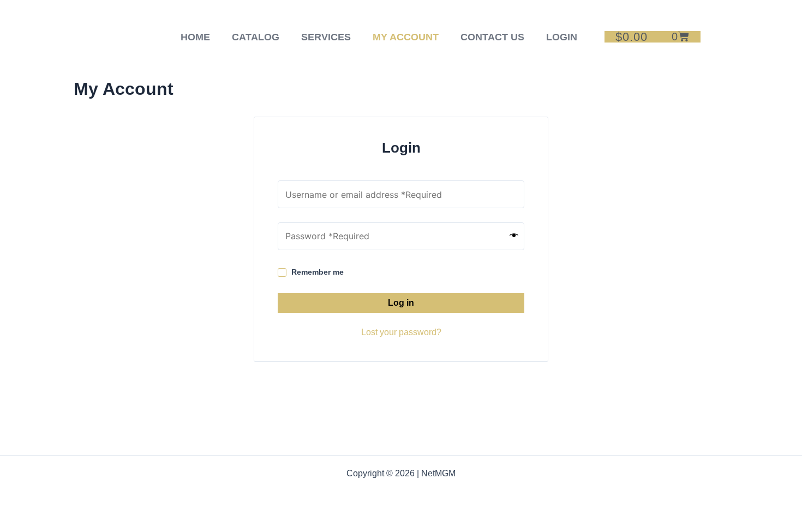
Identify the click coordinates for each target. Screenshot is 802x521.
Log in (401, 302)
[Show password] (514, 236)
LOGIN (561, 37)
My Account (406, 37)
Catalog (255, 37)
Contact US (492, 37)
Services (326, 37)
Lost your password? (401, 332)
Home (195, 37)
